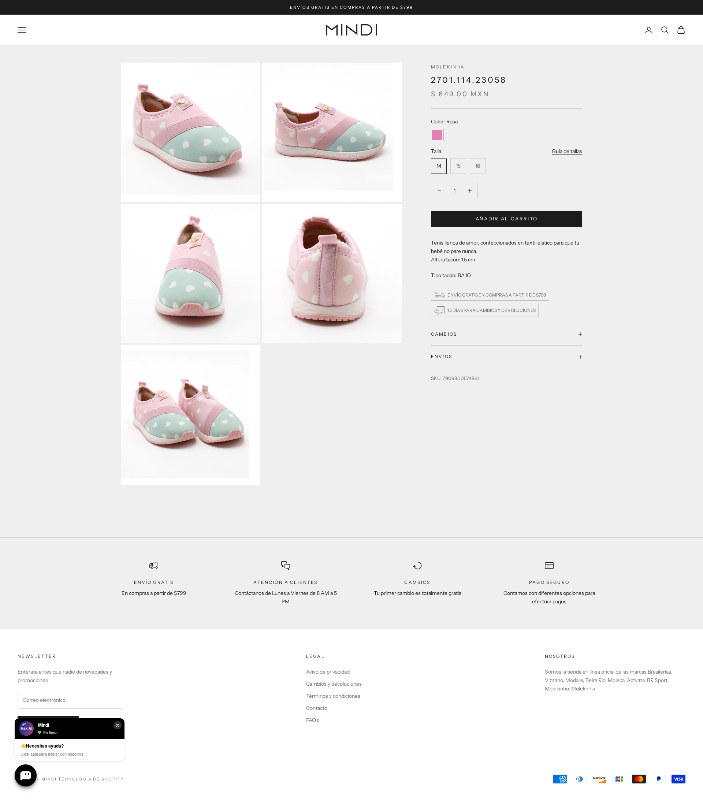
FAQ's (312, 720)
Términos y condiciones (333, 696)
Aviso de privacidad (328, 671)
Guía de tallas (567, 151)
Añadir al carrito (507, 218)
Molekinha (448, 67)
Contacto (316, 708)
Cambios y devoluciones (334, 684)
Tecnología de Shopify (91, 779)
